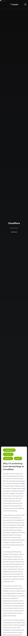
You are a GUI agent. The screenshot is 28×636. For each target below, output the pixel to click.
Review (18, 458)
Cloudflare (8, 454)
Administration (9, 450)
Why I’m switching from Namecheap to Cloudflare (13, 466)
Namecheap (8, 458)
